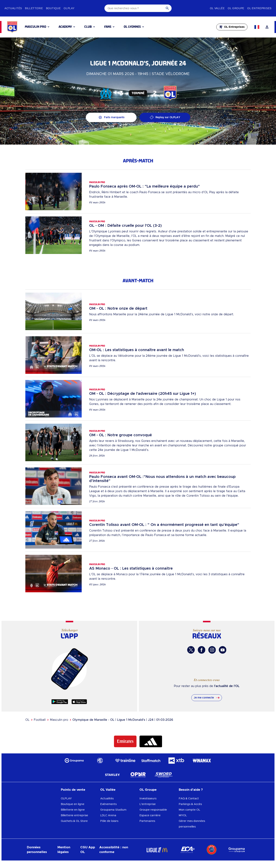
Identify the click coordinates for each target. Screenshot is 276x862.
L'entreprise (148, 804)
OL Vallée (107, 789)
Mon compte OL (189, 809)
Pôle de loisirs (109, 821)
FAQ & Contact (189, 798)
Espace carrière (150, 815)
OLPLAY (66, 798)
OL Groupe (148, 789)
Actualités (107, 798)
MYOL (183, 815)
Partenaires (147, 821)
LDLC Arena (108, 815)
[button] (37, 27)
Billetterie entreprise (74, 815)
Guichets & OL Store (74, 821)
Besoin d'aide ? (191, 789)
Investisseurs (148, 798)
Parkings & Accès (190, 804)
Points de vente (73, 789)
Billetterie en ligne (73, 809)
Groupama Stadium (113, 809)
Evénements (108, 804)
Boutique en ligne (72, 804)
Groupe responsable (153, 809)
